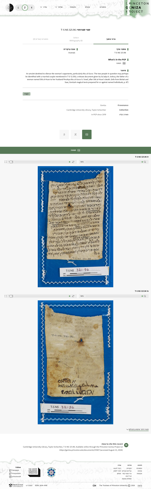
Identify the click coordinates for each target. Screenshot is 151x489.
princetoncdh (16, 477)
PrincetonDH (16, 473)
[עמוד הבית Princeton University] (16, 486)
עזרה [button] (45, 7)
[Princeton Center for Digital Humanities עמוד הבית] (32, 472)
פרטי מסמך (110, 39)
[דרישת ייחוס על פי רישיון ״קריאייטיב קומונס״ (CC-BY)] (94, 486)
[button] (137, 9)
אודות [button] (60, 7)
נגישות (140, 485)
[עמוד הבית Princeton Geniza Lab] (49, 472)
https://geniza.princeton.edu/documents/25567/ (80, 450)
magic (26, 94)
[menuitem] (106, 8)
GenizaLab (15, 470)
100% (82, 162)
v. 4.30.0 (29, 485)
